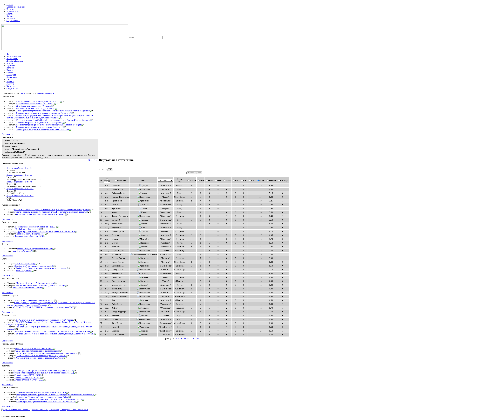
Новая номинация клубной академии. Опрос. (35, 300)
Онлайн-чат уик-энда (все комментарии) (34, 249)
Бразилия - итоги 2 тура (25, 263)
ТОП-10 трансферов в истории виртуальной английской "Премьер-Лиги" (46, 353)
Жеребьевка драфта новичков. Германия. (33, 106)
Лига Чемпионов (13, 56)
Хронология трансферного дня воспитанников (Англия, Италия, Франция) (48, 125)
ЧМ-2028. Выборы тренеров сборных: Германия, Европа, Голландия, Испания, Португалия (54, 334)
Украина (10, 81)
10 (188, 338)
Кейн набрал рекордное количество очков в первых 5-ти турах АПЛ (46, 402)
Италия (9, 70)
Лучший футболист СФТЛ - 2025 (28, 380)
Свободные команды (15, 7)
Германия (10, 65)
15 (200, 338)
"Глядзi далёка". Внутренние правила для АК (33, 266)
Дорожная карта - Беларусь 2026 (31, 234)
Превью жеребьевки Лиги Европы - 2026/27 (35, 104)
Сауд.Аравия (12, 88)
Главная (9, 4)
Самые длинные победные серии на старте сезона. (37, 351)
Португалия (11, 77)
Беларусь (10, 84)
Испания (10, 68)
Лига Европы (12, 59)
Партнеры (10, 18)
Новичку (10, 9)
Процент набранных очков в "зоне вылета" (34, 348)
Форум (9, 14)
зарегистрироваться (45, 93)
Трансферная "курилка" (22, 251)
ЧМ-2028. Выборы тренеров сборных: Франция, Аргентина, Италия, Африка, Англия (52, 331)
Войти (22, 93)
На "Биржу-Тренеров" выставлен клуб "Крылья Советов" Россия (44, 320)
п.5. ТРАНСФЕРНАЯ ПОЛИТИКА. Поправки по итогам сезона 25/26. (43, 307)
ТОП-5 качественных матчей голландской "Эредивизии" (41, 355)
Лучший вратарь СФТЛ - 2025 (27, 377)
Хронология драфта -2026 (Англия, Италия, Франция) (39, 122)
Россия (9, 79)
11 (190, 338)
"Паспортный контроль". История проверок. (35, 283)
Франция (10, 72)
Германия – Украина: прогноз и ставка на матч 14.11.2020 (41, 392)
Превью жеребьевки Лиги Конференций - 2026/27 (38, 101)
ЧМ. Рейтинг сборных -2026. (27, 229)
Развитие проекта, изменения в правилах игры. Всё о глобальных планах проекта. (50, 212)
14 (198, 338)
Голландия (11, 75)
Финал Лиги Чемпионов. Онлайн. (27, 288)
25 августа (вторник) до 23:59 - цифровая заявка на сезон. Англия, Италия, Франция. (53, 120)
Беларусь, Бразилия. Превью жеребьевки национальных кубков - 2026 (44, 231)
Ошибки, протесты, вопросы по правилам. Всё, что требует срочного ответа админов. (51, 209)
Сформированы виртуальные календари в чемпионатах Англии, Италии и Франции (53, 111)
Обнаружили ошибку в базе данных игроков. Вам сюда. (40, 214)
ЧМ (8, 54)
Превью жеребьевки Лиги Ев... (19, 175)
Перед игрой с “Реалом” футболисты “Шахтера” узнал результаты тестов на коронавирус (55, 395)
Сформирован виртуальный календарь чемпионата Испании (42, 129)
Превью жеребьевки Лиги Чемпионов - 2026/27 (35, 227)
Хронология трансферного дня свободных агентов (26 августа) (43, 113)
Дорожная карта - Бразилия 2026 (28, 236)
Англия (9, 63)
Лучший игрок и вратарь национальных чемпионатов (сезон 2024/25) (43, 373)
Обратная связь (13, 21)
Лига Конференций (14, 61)
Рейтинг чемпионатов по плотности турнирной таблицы (40, 285)
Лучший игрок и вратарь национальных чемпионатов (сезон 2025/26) (43, 370)
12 (193, 338)
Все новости (7, 134)
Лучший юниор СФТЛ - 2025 (27, 375)
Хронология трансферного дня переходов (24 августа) (39, 127)
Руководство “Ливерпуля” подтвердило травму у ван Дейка (42, 397)
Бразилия (10, 86)
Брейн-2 (9, 16)
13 (195, 338)
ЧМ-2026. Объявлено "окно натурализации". (35, 108)
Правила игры (12, 11)
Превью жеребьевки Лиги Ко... (19, 168)
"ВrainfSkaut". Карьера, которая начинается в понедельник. (41, 268)
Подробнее (93, 160)
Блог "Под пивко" (24, 270)
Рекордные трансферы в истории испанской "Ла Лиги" (40, 358)
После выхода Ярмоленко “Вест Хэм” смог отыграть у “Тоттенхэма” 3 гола (49, 399)
